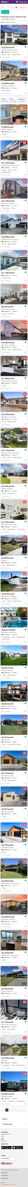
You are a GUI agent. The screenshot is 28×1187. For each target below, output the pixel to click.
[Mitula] (5, 2)
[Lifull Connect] (8, 1185)
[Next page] (24, 1110)
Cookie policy (4, 1175)
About (2, 1136)
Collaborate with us (6, 1134)
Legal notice (4, 1172)
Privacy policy (4, 1178)
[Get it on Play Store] (6, 1147)
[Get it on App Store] (17, 1147)
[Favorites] (17, 2)
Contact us (4, 1141)
